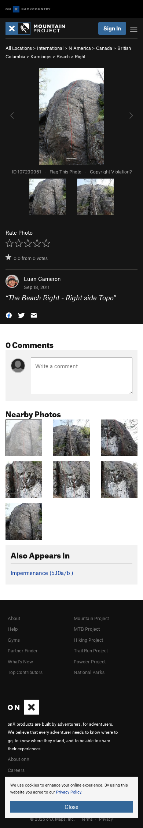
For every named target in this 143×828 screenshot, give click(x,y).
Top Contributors (25, 672)
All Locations (19, 48)
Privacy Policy (68, 792)
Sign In (112, 28)
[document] (71, 797)
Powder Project (90, 661)
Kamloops (40, 56)
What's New (20, 661)
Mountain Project (91, 618)
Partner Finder (23, 650)
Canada (104, 48)
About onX (19, 759)
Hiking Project (88, 640)
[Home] (39, 28)
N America (80, 48)
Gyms (14, 640)
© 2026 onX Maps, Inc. (52, 818)
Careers (16, 770)
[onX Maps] (23, 713)
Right (80, 56)
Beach (63, 56)
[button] (9, 315)
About (14, 618)
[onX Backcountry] (28, 9)
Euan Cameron (42, 278)
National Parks (89, 672)
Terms (87, 818)
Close (71, 806)
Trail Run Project (91, 650)
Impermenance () (42, 572)
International (50, 48)
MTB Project (87, 629)
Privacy (106, 818)
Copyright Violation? (111, 172)
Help (13, 629)
